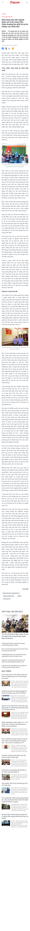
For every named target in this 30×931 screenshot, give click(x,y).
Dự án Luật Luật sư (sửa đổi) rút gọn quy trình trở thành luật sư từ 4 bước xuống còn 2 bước (14, 676)
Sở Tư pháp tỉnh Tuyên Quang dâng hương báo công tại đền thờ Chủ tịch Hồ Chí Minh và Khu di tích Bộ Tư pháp (15, 800)
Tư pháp (4, 14)
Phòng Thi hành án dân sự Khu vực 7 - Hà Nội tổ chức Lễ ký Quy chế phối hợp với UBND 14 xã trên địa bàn (15, 724)
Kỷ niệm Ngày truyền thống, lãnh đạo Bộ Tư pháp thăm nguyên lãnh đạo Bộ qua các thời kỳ (15, 816)
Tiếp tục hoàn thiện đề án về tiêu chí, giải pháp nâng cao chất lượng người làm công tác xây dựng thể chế (15, 707)
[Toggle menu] (3, 2)
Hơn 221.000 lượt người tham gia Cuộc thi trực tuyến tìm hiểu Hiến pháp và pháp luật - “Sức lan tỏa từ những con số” (14, 740)
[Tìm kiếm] (27, 2)
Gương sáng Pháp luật (7, 16)
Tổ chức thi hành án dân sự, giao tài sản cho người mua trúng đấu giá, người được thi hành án (15, 636)
